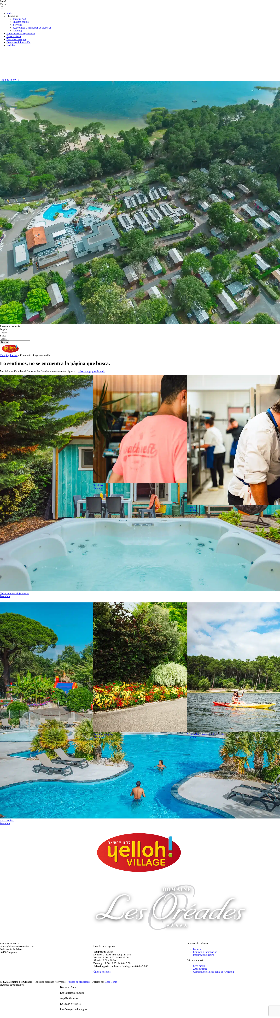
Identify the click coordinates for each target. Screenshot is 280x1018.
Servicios (17, 24)
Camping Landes (9, 355)
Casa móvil (199, 966)
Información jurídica (203, 954)
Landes (197, 949)
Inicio (9, 13)
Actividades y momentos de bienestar (32, 27)
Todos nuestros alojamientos (20, 33)
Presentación (19, 19)
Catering (17, 30)
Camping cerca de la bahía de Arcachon (213, 971)
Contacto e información (18, 42)
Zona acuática (13, 36)
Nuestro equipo (21, 21)
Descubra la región (16, 39)
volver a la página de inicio (91, 371)
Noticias (10, 45)
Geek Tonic (111, 981)
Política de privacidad (79, 981)
